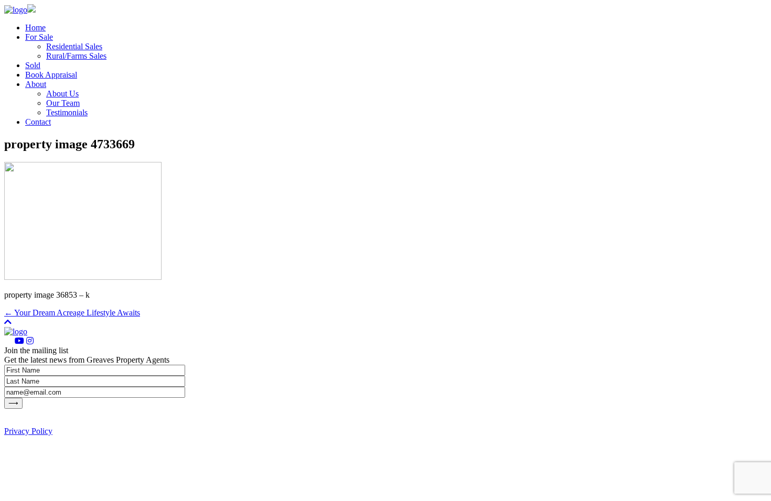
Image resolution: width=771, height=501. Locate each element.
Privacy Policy (28, 431)
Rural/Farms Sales (76, 55)
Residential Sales (74, 46)
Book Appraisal (51, 74)
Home (35, 27)
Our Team (63, 103)
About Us (62, 93)
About (35, 84)
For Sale (39, 36)
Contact (38, 121)
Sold (32, 65)
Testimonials (67, 112)
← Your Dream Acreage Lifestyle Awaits (72, 312)
